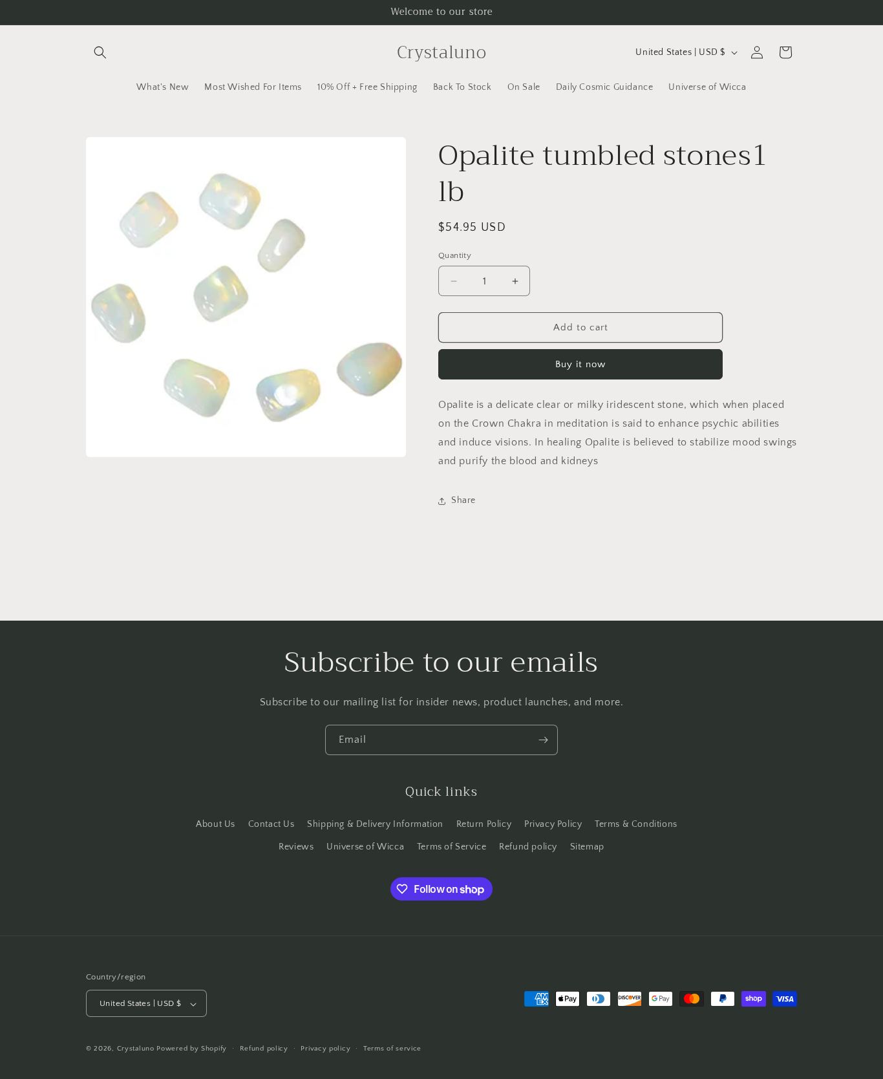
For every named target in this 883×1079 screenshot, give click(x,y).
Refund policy (528, 846)
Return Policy (484, 823)
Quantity (454, 255)
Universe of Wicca (365, 846)
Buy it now (580, 364)
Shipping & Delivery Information (375, 823)
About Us (215, 823)
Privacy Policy (553, 823)
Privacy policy (325, 1048)
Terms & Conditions (636, 823)
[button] (100, 52)
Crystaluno (135, 1049)
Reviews (296, 846)
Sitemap (587, 846)
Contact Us (271, 823)
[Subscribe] (543, 740)
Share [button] (463, 500)
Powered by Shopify (191, 1049)
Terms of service (392, 1048)
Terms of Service (452, 846)
